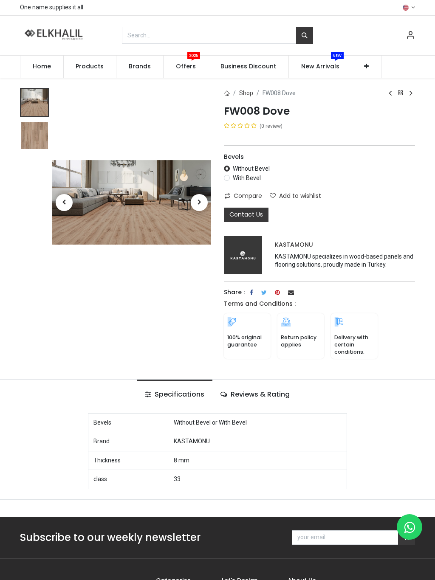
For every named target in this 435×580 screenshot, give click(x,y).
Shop (246, 93)
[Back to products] (400, 93)
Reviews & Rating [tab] (259, 394)
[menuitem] (41, 67)
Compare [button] (248, 195)
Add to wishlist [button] (300, 195)
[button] (366, 67)
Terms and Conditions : (260, 303)
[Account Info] (410, 36)
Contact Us (246, 214)
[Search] (304, 35)
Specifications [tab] (178, 394)
